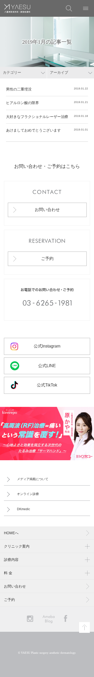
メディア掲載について (32, 479)
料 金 (8, 573)
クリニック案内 (17, 546)
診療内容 (11, 559)
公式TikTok (47, 385)
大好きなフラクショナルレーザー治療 (37, 117)
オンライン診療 (28, 494)
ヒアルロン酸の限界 (22, 103)
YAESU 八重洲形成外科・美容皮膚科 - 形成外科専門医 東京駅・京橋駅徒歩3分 (17, 8)
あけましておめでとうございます (33, 130)
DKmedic (23, 509)
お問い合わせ (47, 209)
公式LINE (47, 365)
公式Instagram (47, 346)
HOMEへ (11, 533)
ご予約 (47, 258)
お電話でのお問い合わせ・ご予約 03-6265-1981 (47, 299)
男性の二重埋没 (19, 89)
